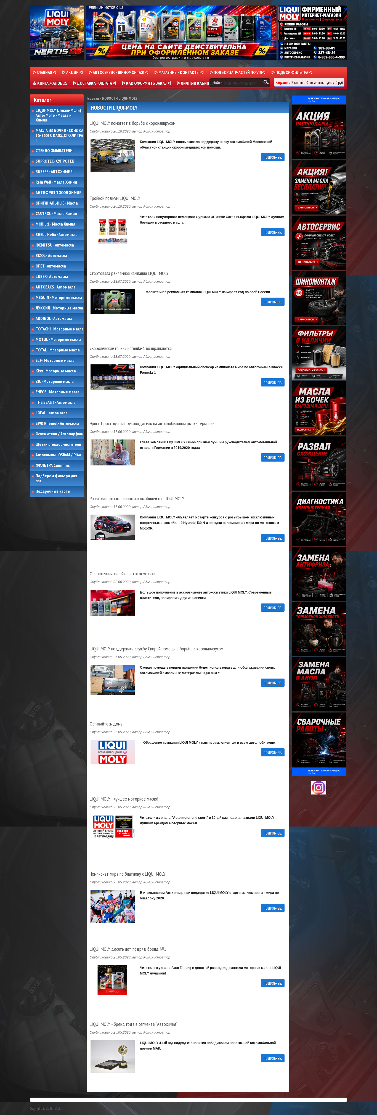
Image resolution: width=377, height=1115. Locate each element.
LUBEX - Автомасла (52, 276)
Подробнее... (273, 157)
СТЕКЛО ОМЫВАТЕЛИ (54, 150)
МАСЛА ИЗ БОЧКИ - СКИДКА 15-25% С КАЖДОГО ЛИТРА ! (59, 135)
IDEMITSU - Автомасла (55, 245)
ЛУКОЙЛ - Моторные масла (59, 308)
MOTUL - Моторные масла (58, 339)
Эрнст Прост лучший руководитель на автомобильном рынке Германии (152, 423)
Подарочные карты (53, 491)
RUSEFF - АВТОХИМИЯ (54, 171)
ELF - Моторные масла (55, 360)
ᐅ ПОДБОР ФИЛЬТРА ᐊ (291, 72)
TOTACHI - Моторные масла (60, 329)
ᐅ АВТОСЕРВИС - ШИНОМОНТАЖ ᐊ (118, 72)
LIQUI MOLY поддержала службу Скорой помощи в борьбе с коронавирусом (156, 648)
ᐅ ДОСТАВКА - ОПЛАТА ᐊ (94, 83)
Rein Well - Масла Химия (56, 182)
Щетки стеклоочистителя (58, 444)
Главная (93, 98)
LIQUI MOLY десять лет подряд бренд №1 (128, 949)
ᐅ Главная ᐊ (44, 72)
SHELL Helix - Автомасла (57, 234)
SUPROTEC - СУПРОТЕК (55, 161)
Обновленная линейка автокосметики (122, 573)
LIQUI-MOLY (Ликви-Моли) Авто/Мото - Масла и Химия (59, 115)
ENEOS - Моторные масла (57, 392)
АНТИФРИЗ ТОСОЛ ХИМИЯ (58, 192)
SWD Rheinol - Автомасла (57, 423)
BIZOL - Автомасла (51, 255)
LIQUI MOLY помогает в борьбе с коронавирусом (133, 123)
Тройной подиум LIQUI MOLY (115, 198)
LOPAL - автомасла (52, 412)
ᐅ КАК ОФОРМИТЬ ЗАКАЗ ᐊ (146, 83)
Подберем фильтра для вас (56, 478)
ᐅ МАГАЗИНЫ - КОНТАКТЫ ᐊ (179, 72)
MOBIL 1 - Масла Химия (55, 224)
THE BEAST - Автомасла (56, 402)
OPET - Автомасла (51, 266)
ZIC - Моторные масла (55, 381)
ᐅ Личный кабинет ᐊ (197, 83)
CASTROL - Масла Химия (56, 213)
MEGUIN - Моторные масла (59, 297)
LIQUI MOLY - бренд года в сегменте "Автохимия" (133, 1024)
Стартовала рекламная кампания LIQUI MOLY (129, 273)
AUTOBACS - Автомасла (56, 287)
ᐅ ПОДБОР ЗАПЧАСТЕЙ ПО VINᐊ (237, 72)
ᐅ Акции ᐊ (72, 72)
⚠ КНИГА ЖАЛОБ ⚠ (50, 83)
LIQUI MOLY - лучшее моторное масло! (124, 799)
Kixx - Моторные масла (56, 371)
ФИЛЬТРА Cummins (53, 465)
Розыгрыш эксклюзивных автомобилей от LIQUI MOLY (137, 498)
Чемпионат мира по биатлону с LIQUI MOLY (127, 874)
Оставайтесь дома (106, 724)
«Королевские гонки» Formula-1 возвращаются (131, 348)
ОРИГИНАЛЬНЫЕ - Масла (57, 203)
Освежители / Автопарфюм (60, 433)
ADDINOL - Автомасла (54, 318)
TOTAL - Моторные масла (58, 350)
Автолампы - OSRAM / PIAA (58, 454)
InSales (58, 1108)
